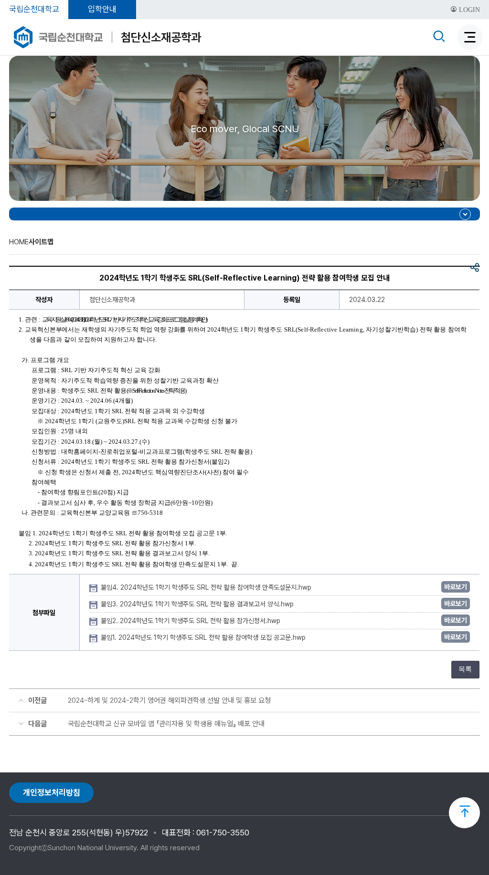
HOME (19, 242)
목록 (465, 669)
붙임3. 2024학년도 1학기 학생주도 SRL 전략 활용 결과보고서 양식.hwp (198, 604)
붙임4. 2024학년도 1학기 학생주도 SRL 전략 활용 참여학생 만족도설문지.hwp (207, 587)
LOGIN (468, 9)
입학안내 (102, 9)
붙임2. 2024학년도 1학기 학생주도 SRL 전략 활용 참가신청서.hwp (191, 621)
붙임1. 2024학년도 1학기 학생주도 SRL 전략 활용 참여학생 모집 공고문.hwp (204, 637)
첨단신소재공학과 (161, 37)
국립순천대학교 (34, 9)
